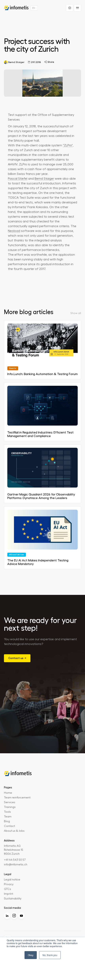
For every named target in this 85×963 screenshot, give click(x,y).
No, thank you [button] (49, 955)
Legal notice (12, 879)
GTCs (7, 889)
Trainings (10, 807)
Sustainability (12, 898)
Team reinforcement (17, 797)
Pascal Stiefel (17, 178)
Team (7, 816)
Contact (9, 826)
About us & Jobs (14, 831)
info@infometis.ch (15, 864)
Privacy (8, 884)
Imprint (8, 894)
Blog (7, 821)
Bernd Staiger (44, 178)
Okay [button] (30, 955)
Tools (7, 812)
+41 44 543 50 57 (15, 859)
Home (8, 793)
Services (9, 802)
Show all (75, 313)
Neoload (14, 230)
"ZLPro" (68, 145)
